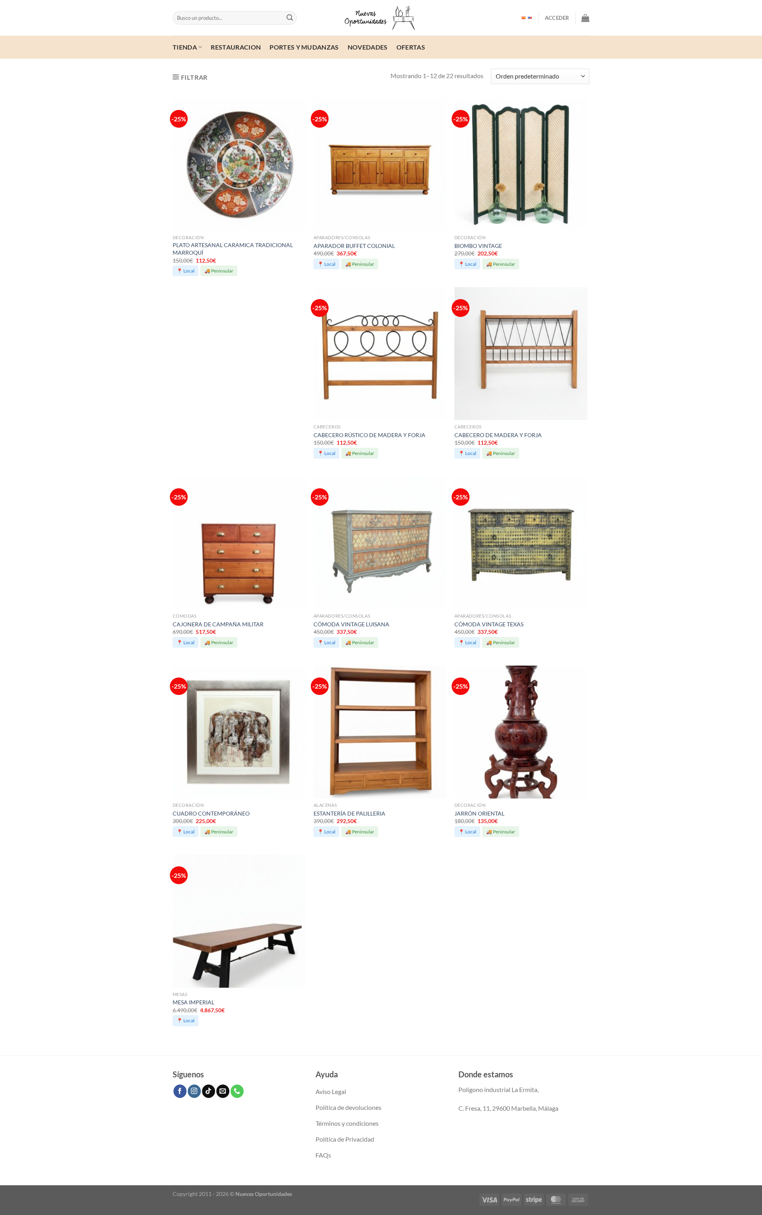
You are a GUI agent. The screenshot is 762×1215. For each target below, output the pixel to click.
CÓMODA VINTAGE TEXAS (488, 624)
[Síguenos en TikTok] (208, 1091)
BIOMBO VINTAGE (478, 245)
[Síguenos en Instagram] (194, 1091)
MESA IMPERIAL (193, 1002)
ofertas (410, 47)
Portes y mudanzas (304, 47)
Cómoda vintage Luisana (351, 624)
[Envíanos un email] (222, 1091)
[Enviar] (289, 18)
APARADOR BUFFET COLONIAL (354, 245)
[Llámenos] (237, 1091)
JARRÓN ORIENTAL (479, 813)
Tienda (185, 47)
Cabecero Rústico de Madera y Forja (369, 435)
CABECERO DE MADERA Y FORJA (498, 435)
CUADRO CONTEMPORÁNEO (211, 813)
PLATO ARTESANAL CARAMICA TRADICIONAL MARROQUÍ (233, 249)
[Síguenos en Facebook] (180, 1091)
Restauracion (236, 47)
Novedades (368, 47)
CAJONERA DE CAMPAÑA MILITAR (218, 624)
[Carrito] (585, 18)
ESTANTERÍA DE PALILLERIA (349, 813)
